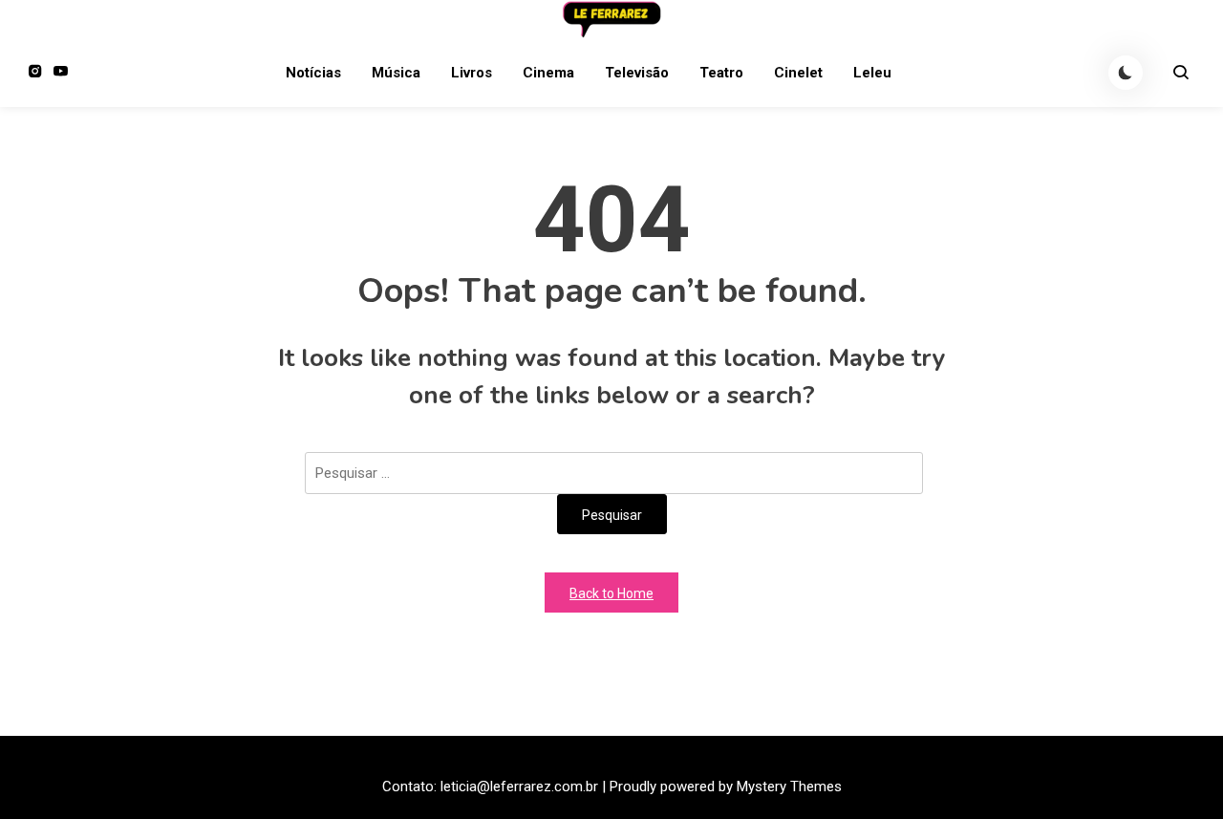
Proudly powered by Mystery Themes (726, 786)
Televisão (637, 72)
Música (396, 72)
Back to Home (611, 593)
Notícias (313, 72)
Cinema (548, 72)
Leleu (872, 72)
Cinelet (798, 72)
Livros (471, 72)
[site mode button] (1125, 72)
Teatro (721, 72)
